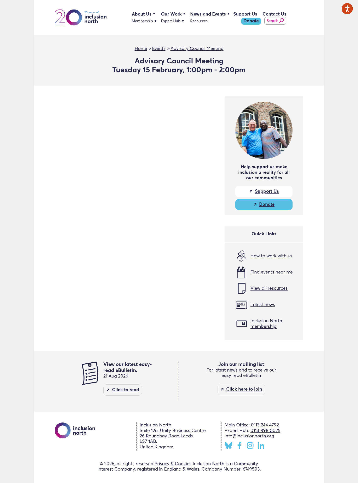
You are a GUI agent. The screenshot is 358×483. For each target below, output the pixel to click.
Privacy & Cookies (173, 464)
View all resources (269, 288)
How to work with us (271, 256)
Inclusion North (80, 18)
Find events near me (271, 272)
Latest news (262, 305)
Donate (251, 21)
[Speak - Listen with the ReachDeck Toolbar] (347, 8)
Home (141, 48)
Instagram (250, 445)
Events (159, 48)
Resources (199, 21)
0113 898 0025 (265, 431)
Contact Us (274, 14)
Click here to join (244, 389)
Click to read (125, 390)
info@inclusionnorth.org (249, 436)
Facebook (239, 445)
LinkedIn (261, 445)
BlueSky (229, 445)
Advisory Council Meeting (197, 48)
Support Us (245, 14)
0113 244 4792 (265, 425)
